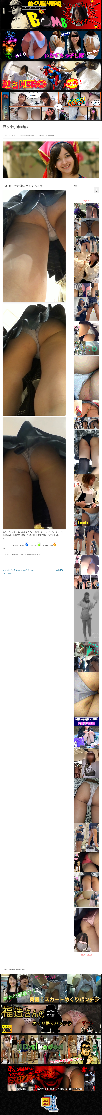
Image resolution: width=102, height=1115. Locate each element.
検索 (75, 185)
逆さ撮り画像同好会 (27, 135)
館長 (38, 554)
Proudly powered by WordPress (14, 969)
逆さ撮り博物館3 (15, 126)
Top (96, 1109)
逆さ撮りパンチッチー (46, 135)
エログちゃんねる (9, 135)
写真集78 (61, 570)
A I (13, 554)
